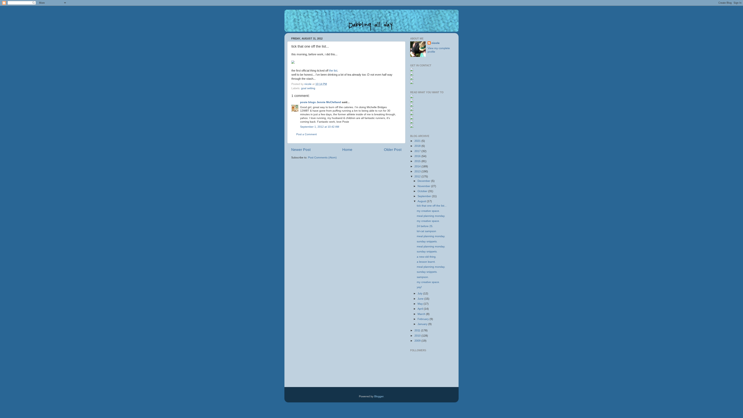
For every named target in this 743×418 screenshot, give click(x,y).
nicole (435, 43)
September (425, 196)
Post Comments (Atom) (322, 157)
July (420, 293)
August (422, 201)
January (423, 324)
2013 (417, 171)
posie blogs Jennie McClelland (320, 102)
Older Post (392, 150)
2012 (417, 176)
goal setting (308, 88)
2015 (417, 161)
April (421, 308)
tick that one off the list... (432, 205)
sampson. (423, 277)
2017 (417, 151)
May (421, 303)
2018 (417, 145)
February (424, 319)
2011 (417, 330)
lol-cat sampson (426, 231)
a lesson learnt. (426, 261)
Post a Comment (306, 134)
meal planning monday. (431, 216)
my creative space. (428, 210)
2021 (417, 140)
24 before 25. (425, 226)
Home (347, 150)
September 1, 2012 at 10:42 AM (319, 126)
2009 (417, 340)
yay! (419, 287)
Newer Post (301, 150)
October (423, 191)
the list (333, 70)
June (421, 298)
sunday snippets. (427, 241)
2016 (417, 156)
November (424, 186)
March (422, 314)
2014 (417, 166)
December (424, 181)
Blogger (378, 396)
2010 (417, 335)
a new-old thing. (426, 256)
